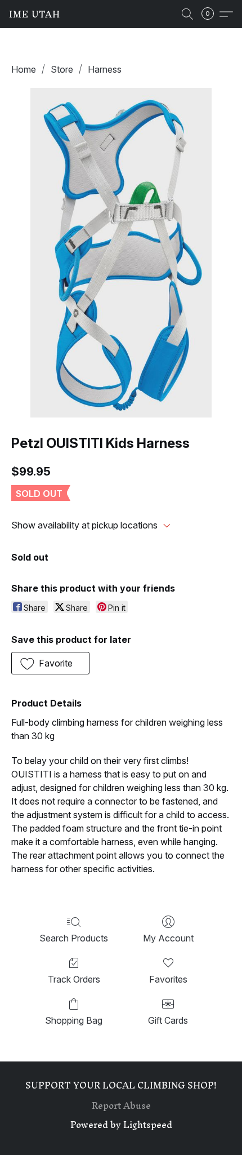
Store (62, 69)
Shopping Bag (73, 1020)
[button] (34, 14)
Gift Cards (168, 1020)
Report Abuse (121, 1105)
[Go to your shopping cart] (211, 14)
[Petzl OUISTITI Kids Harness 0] (121, 252)
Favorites (168, 979)
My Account (168, 938)
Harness (105, 69)
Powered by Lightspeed (121, 1124)
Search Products (73, 938)
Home (23, 69)
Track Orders (74, 979)
